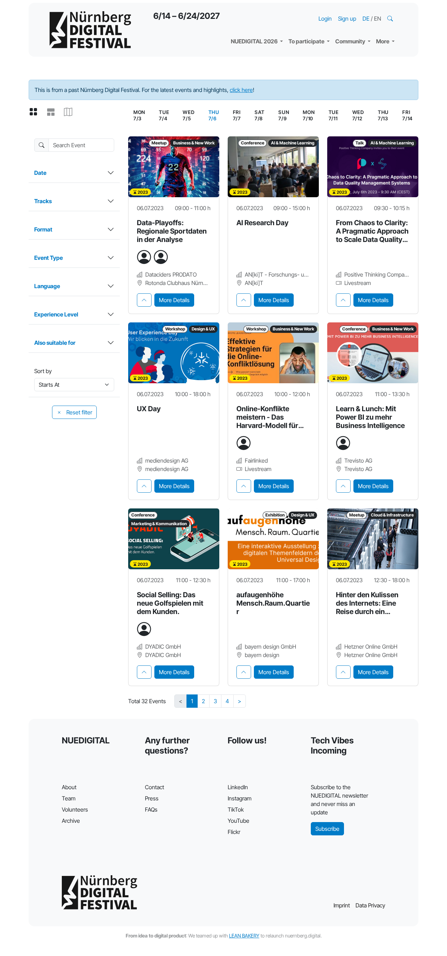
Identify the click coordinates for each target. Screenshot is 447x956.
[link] (214, 115)
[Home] (90, 29)
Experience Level (56, 314)
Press (152, 798)
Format (43, 229)
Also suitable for (54, 342)
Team (68, 798)
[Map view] (71, 112)
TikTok (236, 809)
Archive (71, 820)
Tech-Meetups (360, 10)
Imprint (342, 905)
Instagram (239, 798)
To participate (306, 41)
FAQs (151, 809)
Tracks (43, 201)
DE (366, 18)
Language (47, 286)
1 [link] (192, 701)
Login (325, 18)
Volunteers (75, 809)
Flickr (234, 831)
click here (241, 89)
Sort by (43, 371)
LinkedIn (238, 787)
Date (40, 172)
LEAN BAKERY (244, 936)
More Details (174, 300)
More (383, 41)
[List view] (53, 112)
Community (350, 41)
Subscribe (327, 828)
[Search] (390, 18)
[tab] (144, 300)
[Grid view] (36, 112)
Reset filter (78, 412)
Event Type (48, 257)
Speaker (247, 24)
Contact (154, 787)
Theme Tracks (254, 10)
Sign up (347, 18)
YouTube (238, 820)
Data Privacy (370, 905)
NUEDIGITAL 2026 (255, 41)
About (69, 787)
